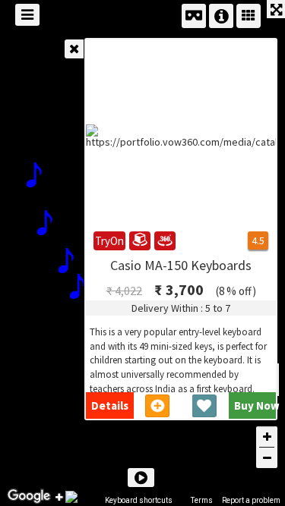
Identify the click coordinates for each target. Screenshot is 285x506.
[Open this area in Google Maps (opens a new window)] (29, 496)
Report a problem (251, 500)
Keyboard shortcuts (139, 500)
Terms (202, 500)
